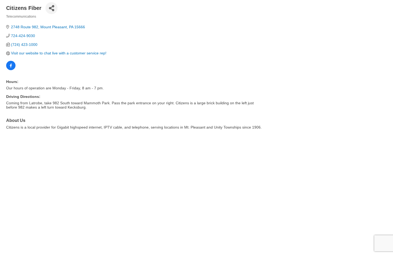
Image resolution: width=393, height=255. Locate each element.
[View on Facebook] (11, 69)
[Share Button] (51, 8)
